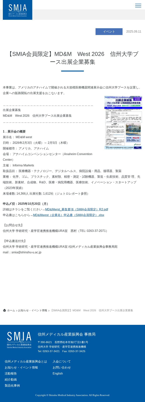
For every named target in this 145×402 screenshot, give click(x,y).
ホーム (11, 310)
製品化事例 (12, 385)
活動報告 (11, 373)
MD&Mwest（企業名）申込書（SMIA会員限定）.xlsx (68, 215)
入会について (62, 361)
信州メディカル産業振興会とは (26, 361)
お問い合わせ (62, 367)
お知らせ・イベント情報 (32, 310)
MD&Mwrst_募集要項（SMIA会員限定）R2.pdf (76, 209)
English (58, 373)
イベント (109, 31)
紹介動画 (11, 379)
